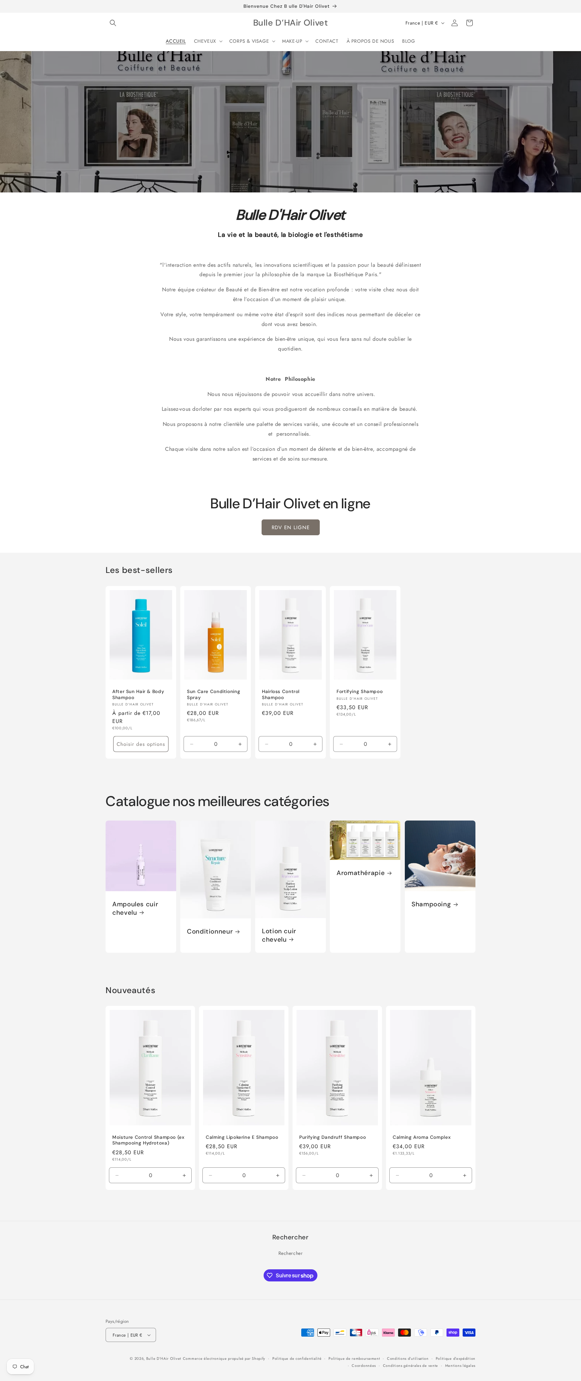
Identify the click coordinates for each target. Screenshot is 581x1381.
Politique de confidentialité (297, 1358)
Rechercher (290, 1253)
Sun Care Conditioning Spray (213, 694)
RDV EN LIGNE (291, 527)
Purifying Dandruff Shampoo (332, 1137)
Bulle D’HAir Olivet (163, 1358)
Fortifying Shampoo (360, 691)
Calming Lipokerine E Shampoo (242, 1137)
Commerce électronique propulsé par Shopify (224, 1358)
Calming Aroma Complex (422, 1137)
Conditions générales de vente (410, 1365)
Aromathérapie (361, 873)
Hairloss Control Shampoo (281, 694)
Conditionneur (210, 932)
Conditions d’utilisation (408, 1358)
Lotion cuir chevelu (279, 935)
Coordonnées (364, 1365)
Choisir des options (141, 744)
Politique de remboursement (354, 1358)
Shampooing (431, 905)
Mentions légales (460, 1365)
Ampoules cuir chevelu (135, 909)
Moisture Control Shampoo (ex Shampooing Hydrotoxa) (148, 1140)
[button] (113, 22)
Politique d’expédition (455, 1358)
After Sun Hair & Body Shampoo (138, 694)
